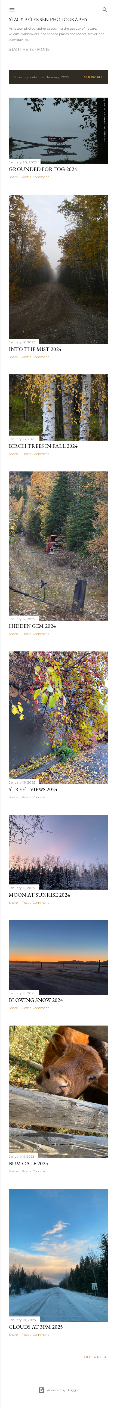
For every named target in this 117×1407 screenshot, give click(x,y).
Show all (93, 77)
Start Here (21, 49)
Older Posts (96, 1357)
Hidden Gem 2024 (32, 625)
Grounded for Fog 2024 (43, 169)
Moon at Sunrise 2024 (39, 894)
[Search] (105, 8)
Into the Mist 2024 (35, 349)
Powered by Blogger (63, 1390)
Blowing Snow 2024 (36, 1000)
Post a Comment (35, 177)
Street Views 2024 (33, 789)
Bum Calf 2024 (28, 1163)
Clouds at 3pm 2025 (36, 1326)
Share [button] (13, 177)
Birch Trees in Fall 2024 (43, 445)
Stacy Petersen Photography (48, 19)
